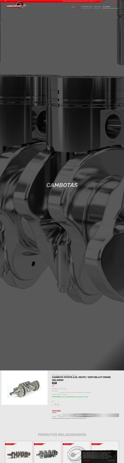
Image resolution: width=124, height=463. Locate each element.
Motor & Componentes (66, 375)
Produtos (58, 375)
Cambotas (74, 375)
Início (53, 375)
